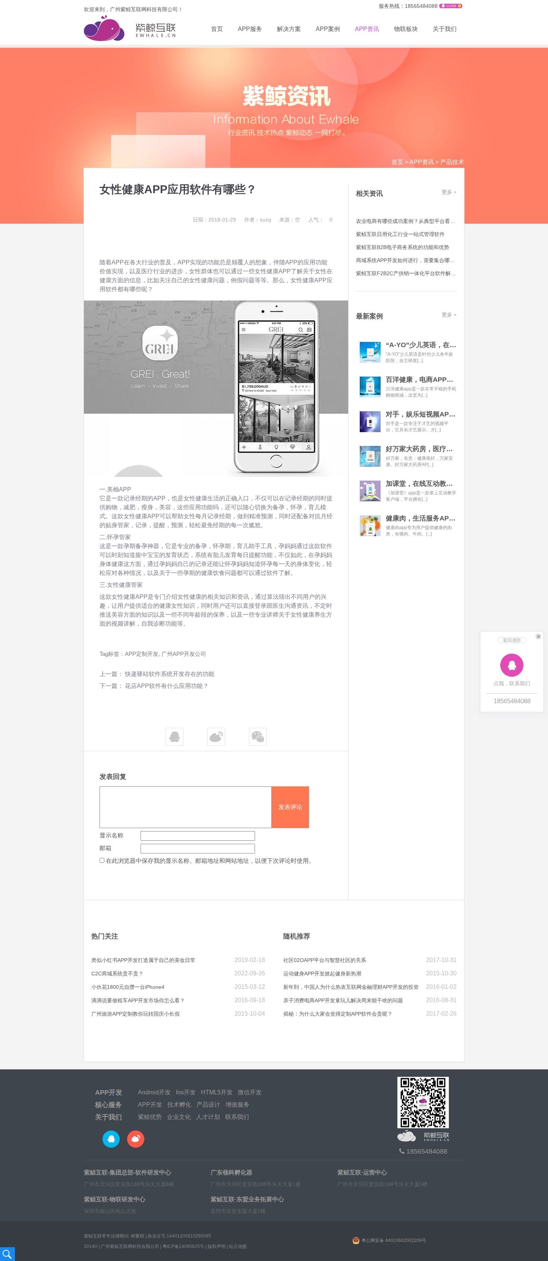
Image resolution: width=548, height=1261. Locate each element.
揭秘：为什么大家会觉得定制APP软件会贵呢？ (338, 1014)
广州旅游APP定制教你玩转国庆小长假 (135, 1014)
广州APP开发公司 (183, 654)
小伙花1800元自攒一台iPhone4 (127, 987)
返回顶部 (512, 640)
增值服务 (237, 1104)
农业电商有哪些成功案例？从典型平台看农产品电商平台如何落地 (431, 221)
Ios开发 (186, 1092)
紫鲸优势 (150, 1117)
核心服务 (108, 1105)
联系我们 (237, 1117)
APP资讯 (367, 29)
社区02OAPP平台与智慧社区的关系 (324, 960)
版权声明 (217, 1246)
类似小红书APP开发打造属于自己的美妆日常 (143, 960)
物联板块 (406, 29)
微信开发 (250, 1092)
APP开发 (108, 1092)
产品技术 (452, 162)
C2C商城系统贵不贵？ (117, 974)
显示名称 (111, 835)
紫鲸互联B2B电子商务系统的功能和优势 (402, 247)
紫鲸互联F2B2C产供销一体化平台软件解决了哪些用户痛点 (424, 273)
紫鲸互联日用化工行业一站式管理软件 (400, 234)
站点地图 (238, 1246)
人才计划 (208, 1117)
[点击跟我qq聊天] (450, 6)
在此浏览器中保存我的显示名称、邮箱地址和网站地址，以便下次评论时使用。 (210, 861)
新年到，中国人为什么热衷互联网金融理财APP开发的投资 (351, 987)
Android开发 (154, 1092)
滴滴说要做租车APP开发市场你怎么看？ (138, 1000)
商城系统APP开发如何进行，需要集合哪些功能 (410, 260)
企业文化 (179, 1117)
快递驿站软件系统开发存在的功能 (169, 674)
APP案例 (328, 29)
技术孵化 (179, 1104)
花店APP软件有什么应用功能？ (167, 686)
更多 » (449, 192)
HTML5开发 (217, 1092)
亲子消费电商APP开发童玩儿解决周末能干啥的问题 (343, 1000)
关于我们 (445, 29)
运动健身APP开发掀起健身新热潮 (322, 974)
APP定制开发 (141, 654)
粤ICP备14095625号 (183, 1246)
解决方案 (289, 29)
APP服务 (250, 29)
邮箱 (105, 848)
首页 (217, 29)
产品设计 (208, 1104)
